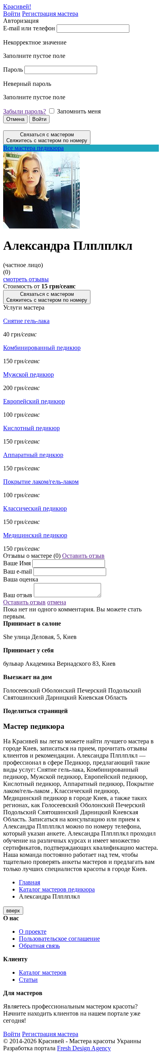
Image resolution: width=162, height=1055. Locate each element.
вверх (13, 911)
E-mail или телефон (29, 28)
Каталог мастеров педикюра (57, 889)
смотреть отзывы (26, 279)
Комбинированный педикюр (42, 347)
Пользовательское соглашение (59, 938)
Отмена (15, 119)
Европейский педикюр (34, 401)
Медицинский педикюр (35, 535)
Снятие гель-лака (26, 321)
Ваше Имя (17, 563)
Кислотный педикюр (31, 428)
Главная (29, 882)
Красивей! (17, 6)
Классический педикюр (35, 508)
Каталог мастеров (42, 972)
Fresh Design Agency (84, 1048)
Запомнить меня (79, 111)
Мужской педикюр (28, 374)
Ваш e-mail (17, 571)
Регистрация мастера (50, 13)
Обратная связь (39, 945)
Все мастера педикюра (33, 148)
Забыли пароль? (24, 111)
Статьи (28, 979)
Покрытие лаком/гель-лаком (41, 481)
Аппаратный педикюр (33, 454)
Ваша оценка (20, 579)
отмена (56, 602)
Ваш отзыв (17, 595)
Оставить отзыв (83, 555)
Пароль (13, 69)
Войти (11, 13)
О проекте (32, 931)
